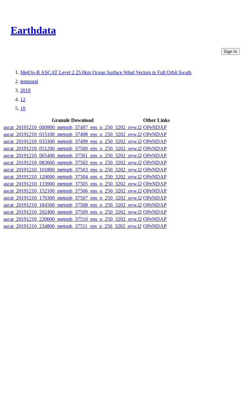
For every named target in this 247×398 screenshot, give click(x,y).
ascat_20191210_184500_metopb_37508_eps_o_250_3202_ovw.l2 (73, 205)
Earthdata (33, 30)
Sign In (230, 51)
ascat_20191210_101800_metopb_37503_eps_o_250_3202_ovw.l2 (73, 169)
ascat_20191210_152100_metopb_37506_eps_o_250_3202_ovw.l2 (73, 191)
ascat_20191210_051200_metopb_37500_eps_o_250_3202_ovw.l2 (73, 148)
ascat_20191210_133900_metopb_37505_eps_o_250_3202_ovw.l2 (73, 183)
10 (22, 108)
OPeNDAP (155, 127)
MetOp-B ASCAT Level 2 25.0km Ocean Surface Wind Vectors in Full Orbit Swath (105, 72)
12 (22, 99)
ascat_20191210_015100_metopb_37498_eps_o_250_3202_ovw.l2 (73, 134)
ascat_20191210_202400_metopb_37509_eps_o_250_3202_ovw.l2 (73, 212)
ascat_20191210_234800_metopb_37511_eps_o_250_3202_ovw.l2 (73, 226)
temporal (29, 81)
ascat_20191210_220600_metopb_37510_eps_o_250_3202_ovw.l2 (73, 219)
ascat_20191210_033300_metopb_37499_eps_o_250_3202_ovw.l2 (73, 141)
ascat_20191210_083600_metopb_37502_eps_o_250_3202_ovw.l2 (73, 162)
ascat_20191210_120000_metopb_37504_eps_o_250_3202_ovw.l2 (73, 176)
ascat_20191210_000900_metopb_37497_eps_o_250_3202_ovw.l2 (73, 127)
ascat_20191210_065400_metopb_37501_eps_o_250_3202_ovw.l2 (73, 155)
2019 (25, 90)
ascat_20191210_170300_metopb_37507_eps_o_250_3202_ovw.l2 (73, 198)
